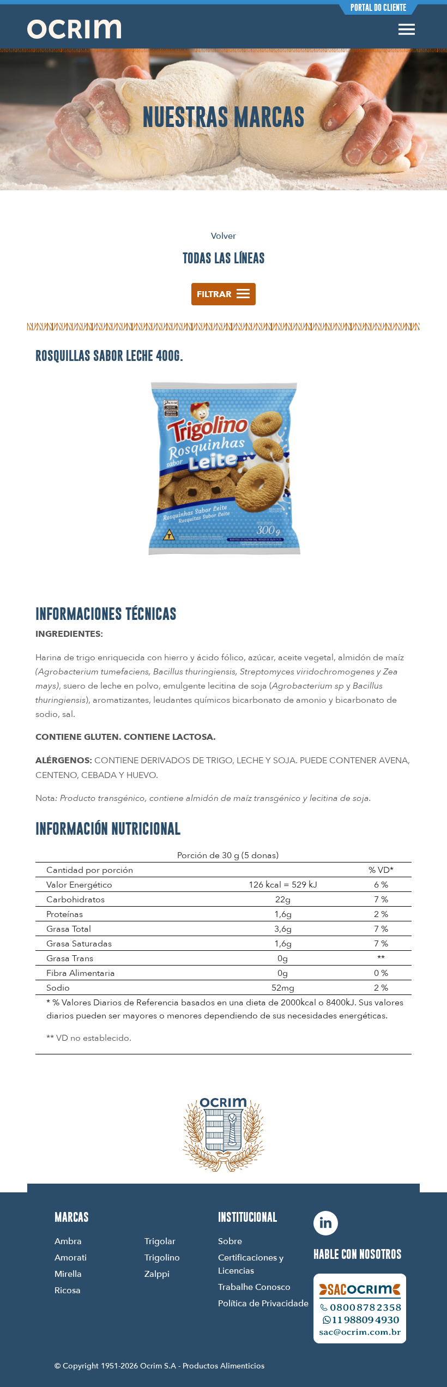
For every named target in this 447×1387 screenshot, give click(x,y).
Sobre (230, 1241)
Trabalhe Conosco (254, 1287)
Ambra (68, 1241)
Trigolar (160, 1241)
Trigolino (162, 1257)
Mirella (68, 1274)
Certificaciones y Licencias (250, 1263)
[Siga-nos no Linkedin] (325, 1223)
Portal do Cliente (378, 8)
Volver (223, 235)
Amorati (71, 1257)
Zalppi (157, 1274)
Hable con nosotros (357, 1254)
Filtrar (214, 294)
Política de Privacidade (263, 1303)
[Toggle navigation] (407, 29)
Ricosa (68, 1290)
